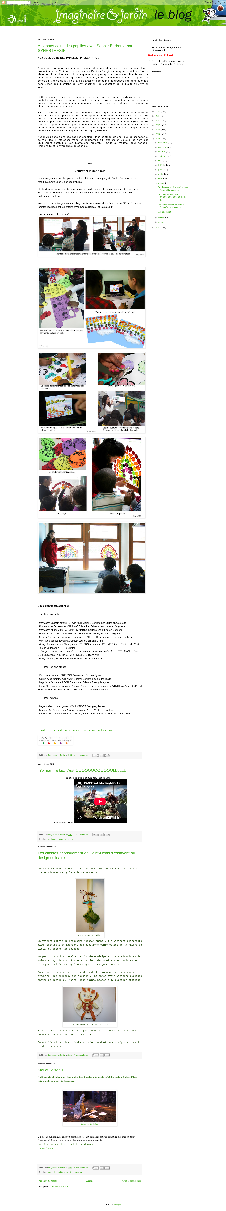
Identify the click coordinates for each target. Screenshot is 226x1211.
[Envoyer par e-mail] (94, 755)
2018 (158, 115)
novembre (163, 147)
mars (160, 183)
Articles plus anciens (131, 1180)
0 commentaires (81, 755)
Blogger (118, 1204)
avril (160, 178)
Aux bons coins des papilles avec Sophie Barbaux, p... (173, 188)
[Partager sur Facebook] (105, 755)
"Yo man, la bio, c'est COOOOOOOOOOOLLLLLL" (82, 770)
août (160, 160)
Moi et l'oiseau (50, 1070)
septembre (163, 156)
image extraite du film (89, 1124)
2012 (158, 227)
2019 (158, 111)
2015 (158, 129)
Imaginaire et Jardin (57, 755)
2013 (158, 138)
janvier (161, 221)
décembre (163, 142)
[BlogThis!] (97, 755)
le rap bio (69, 839)
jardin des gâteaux (56, 839)
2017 (158, 120)
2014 (158, 134)
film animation (76, 1172)
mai (160, 174)
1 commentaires (81, 834)
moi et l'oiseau (46, 1148)
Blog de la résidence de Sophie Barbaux (59, 730)
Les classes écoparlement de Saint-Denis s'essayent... (171, 206)
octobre (162, 151)
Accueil (89, 1180)
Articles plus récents (48, 1180)
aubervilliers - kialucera (58, 1172)
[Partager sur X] (101, 755)
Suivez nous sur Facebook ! (98, 730)
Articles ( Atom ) (59, 1186)
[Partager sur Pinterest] (108, 755)
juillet (161, 165)
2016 (158, 125)
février (161, 217)
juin (160, 169)
